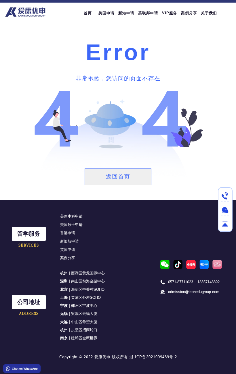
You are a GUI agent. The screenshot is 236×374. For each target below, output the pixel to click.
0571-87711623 (180, 282)
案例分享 (67, 258)
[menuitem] (87, 13)
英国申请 (67, 249)
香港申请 (67, 233)
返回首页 (118, 176)
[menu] (155, 13)
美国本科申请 (71, 216)
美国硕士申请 (71, 224)
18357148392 (208, 282)
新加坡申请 (69, 241)
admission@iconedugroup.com (193, 292)
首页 (88, 13)
